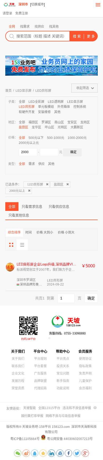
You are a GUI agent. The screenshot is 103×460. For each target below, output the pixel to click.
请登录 (7, 13)
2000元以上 (17, 190)
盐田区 (23, 127)
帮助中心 (63, 351)
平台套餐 (40, 366)
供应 (41, 164)
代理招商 (40, 388)
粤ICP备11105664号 (25, 439)
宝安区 (72, 122)
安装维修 (44, 112)
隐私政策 (85, 366)
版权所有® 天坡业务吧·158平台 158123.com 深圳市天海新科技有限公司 (51, 429)
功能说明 (63, 388)
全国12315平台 (49, 408)
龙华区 (36, 127)
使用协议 (85, 359)
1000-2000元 (77, 138)
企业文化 (18, 373)
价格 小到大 (66, 232)
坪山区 (49, 127)
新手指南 (63, 381)
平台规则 (40, 359)
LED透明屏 (56, 102)
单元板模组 (46, 107)
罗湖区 (46, 122)
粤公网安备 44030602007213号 (70, 439)
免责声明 (85, 373)
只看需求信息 (32, 207)
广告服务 (40, 373)
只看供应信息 (59, 207)
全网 (12, 26)
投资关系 (63, 366)
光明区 (62, 127)
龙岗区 (85, 122)
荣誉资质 (18, 388)
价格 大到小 (44, 232)
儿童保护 (85, 381)
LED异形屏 (43, 91)
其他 (57, 112)
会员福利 (85, 388)
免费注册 (21, 13)
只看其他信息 (18, 215)
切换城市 (37, 4)
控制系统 (79, 107)
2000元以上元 (29, 143)
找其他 (54, 26)
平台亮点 (63, 359)
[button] (32, 71)
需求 (32, 164)
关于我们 (18, 351)
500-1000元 (55, 138)
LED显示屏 (23, 91)
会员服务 (85, 351)
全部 (22, 102)
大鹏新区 (77, 127)
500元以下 (36, 138)
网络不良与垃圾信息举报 (63, 416)
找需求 (25, 26)
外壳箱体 (63, 107)
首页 (8, 91)
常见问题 (63, 373)
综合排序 (14, 232)
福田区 (33, 122)
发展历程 (18, 381)
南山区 (59, 122)
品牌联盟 (40, 381)
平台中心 (40, 351)
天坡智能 (29, 408)
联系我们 (18, 366)
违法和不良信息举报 (77, 408)
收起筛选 (82, 88)
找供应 (39, 26)
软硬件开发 (27, 112)
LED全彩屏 (36, 102)
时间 (28, 232)
